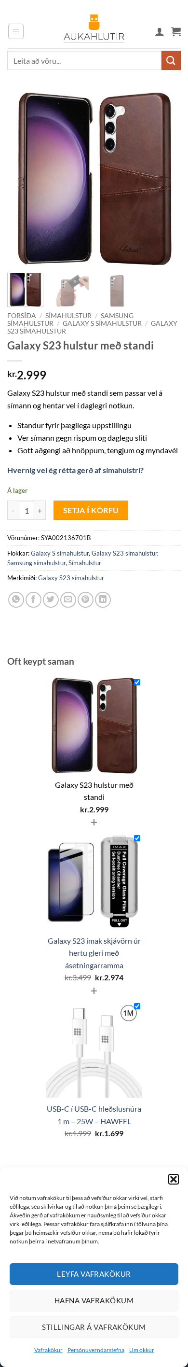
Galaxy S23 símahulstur (124, 553)
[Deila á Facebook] (33, 600)
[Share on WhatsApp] (16, 600)
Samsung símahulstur (36, 563)
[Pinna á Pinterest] (86, 600)
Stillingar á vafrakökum (94, 1327)
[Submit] (171, 60)
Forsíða (21, 316)
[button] (173, 1179)
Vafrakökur (48, 1349)
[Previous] (22, 178)
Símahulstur (68, 316)
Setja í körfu (91, 510)
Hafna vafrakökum (94, 1300)
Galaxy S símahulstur (102, 323)
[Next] (165, 178)
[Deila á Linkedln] (103, 600)
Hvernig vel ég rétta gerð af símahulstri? (75, 469)
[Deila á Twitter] (51, 600)
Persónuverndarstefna (95, 1349)
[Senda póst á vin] (68, 600)
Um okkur (141, 1349)
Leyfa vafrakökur (94, 1273)
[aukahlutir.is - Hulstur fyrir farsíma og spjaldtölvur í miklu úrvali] (94, 31)
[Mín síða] (159, 31)
